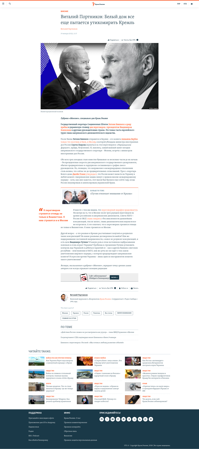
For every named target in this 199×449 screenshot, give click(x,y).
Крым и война (100, 358)
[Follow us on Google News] (123, 419)
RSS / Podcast (34, 436)
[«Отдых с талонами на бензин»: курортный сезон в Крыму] (85, 373)
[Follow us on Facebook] (102, 419)
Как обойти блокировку (38, 440)
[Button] (113, 40)
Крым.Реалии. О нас (72, 418)
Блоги (48, 384)
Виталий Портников (69, 29)
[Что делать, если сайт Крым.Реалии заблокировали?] (133, 399)
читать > (114, 277)
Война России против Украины (58, 358)
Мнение (64, 11)
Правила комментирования (75, 423)
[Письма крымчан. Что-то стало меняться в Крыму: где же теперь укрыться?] (36, 386)
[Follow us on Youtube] (112, 419)
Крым (144, 384)
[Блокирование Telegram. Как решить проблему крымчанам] (36, 399)
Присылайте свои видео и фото (41, 418)
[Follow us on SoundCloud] (134, 419)
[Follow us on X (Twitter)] (107, 419)
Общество (146, 358)
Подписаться (34, 427)
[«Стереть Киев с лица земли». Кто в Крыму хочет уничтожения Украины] (85, 361)
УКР (178, 4)
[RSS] (140, 419)
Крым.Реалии (105, 299)
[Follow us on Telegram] (129, 419)
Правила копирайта (72, 427)
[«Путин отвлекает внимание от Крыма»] (75, 196)
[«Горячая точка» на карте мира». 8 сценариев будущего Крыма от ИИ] (133, 386)
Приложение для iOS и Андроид (42, 423)
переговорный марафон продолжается (119, 210)
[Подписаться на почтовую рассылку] (151, 419)
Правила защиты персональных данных (80, 440)
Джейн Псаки (79, 174)
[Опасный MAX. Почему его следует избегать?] (85, 399)
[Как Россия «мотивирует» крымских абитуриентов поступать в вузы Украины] (133, 361)
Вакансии (68, 436)
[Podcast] (145, 419)
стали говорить (94, 219)
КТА (185, 4)
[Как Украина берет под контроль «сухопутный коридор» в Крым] (36, 361)
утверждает (91, 174)
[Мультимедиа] (191, 4)
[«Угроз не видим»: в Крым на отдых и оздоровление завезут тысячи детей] (85, 386)
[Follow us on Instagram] (118, 419)
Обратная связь (70, 431)
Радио (31, 431)
